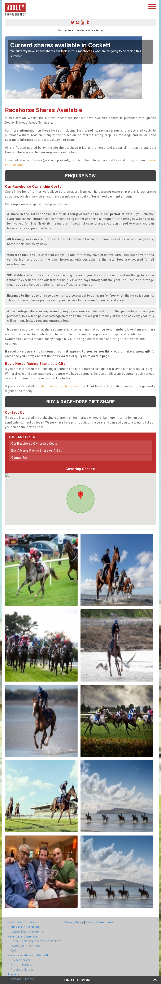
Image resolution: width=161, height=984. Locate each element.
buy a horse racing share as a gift (36, 450)
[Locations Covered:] (7, 6)
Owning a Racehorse (25, 946)
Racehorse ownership (23, 922)
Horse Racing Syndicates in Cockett (36, 941)
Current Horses (21, 964)
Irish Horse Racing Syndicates (59, 386)
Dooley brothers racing (24, 926)
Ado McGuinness (22, 979)
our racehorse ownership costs (34, 443)
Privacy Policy (73, 922)
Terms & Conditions (99, 922)
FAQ (14, 950)
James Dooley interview (28, 931)
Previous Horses (22, 969)
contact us (19, 457)
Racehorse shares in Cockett (28, 955)
